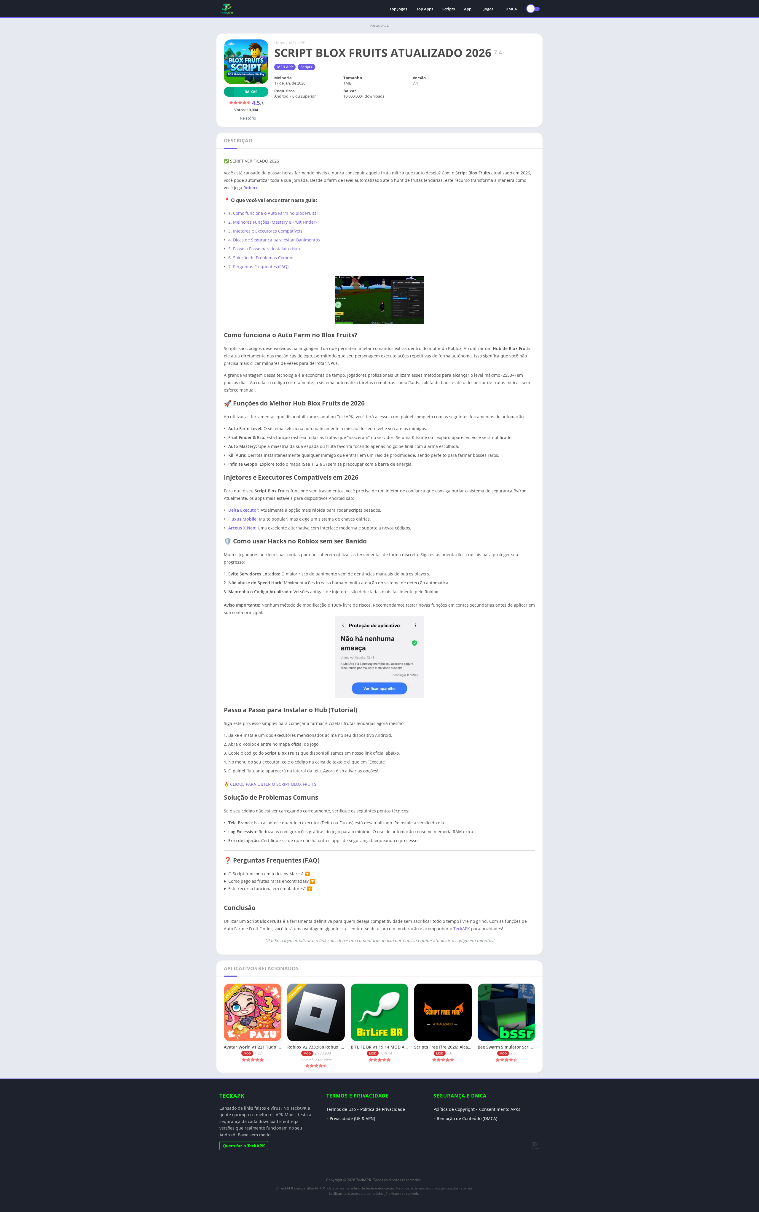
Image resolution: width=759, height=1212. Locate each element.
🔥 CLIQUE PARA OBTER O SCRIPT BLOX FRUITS (270, 784)
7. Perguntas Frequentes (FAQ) (258, 266)
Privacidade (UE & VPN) (352, 1118)
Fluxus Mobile (242, 519)
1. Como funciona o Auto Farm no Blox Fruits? (273, 213)
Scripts (448, 9)
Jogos (488, 9)
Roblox (250, 187)
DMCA (511, 9)
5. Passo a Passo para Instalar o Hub (264, 249)
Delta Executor (243, 510)
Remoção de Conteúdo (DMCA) (467, 1118)
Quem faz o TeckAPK (244, 1146)
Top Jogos (398, 9)
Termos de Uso (341, 1109)
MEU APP (297, 42)
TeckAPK (461, 928)
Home (279, 42)
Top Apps (424, 9)
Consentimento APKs (499, 1109)
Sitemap (373, 1204)
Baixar (251, 91)
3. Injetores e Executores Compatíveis (265, 231)
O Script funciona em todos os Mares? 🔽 (269, 874)
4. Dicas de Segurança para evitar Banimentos (274, 240)
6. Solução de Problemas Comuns (261, 257)
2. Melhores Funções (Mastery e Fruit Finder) (272, 222)
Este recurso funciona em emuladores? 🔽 (270, 888)
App (467, 9)
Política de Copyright (454, 1109)
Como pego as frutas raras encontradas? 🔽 (271, 881)
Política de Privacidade (382, 1109)
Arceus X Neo (241, 528)
